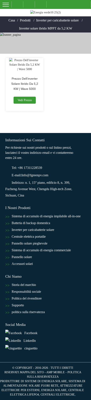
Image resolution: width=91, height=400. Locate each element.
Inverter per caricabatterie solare (57, 20)
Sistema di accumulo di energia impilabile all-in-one (46, 216)
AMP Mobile (55, 372)
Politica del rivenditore (27, 298)
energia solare (54, 390)
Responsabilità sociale (26, 291)
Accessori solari (22, 264)
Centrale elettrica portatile (29, 236)
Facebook (30, 333)
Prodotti (25, 20)
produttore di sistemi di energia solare (33, 381)
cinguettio (30, 348)
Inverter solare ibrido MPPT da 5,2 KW (45, 28)
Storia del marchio (24, 285)
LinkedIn (29, 340)
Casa (11, 20)
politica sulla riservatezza (28, 312)
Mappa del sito (32, 372)
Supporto (18, 305)
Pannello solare (22, 257)
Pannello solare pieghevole (29, 243)
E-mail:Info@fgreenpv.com (30, 175)
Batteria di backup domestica (31, 223)
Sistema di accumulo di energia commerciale (41, 250)
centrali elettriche (58, 394)
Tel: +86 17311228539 (27, 168)
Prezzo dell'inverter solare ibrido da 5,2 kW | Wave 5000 (24, 83)
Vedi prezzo (25, 100)
